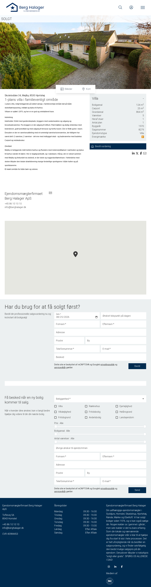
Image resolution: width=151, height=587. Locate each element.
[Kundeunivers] (131, 7)
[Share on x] (137, 153)
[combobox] (98, 400)
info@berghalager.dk (15, 207)
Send (137, 490)
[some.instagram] (108, 566)
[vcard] (50, 196)
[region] (75, 258)
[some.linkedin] (115, 566)
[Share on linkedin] (133, 153)
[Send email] (144, 153)
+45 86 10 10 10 (13, 203)
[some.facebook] (121, 566)
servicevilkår (60, 367)
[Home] (41, 7)
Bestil (137, 366)
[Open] (143, 399)
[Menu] (142, 7)
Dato (58, 314)
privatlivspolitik (107, 364)
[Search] (120, 7)
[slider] (55, 426)
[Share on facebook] (140, 153)
